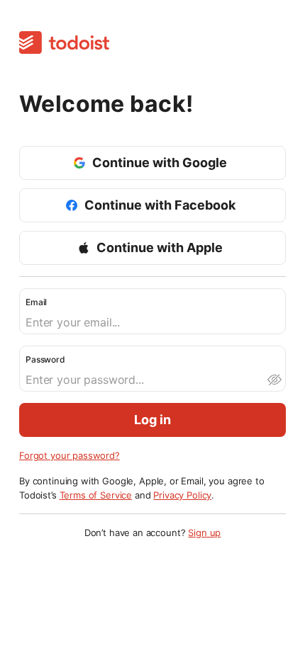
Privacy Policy (182, 495)
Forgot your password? (69, 455)
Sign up (204, 532)
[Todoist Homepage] (64, 43)
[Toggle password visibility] (273, 379)
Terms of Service (96, 495)
